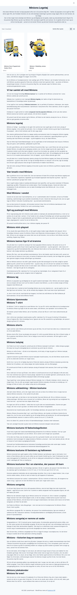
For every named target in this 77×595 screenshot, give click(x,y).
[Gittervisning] (71, 29)
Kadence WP (51, 590)
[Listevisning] (74, 29)
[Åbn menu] (73, 3)
